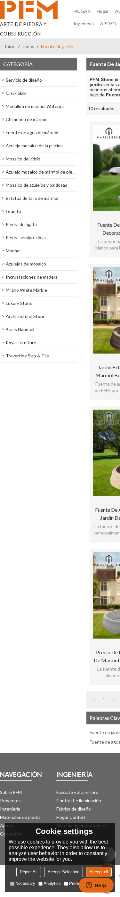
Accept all (99, 871)
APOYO (108, 23)
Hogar (103, 11)
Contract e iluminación (78, 800)
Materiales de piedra (20, 817)
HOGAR (82, 11)
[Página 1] (94, 699)
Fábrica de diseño (73, 808)
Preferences (80, 883)
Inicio (10, 46)
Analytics (52, 883)
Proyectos (10, 800)
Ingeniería (84, 23)
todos (28, 46)
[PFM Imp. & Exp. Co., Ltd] (29, 9)
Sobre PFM (11, 792)
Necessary (25, 883)
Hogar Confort (70, 817)
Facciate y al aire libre (77, 792)
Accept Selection (63, 871)
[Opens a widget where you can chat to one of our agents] (96, 886)
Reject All (28, 871)
